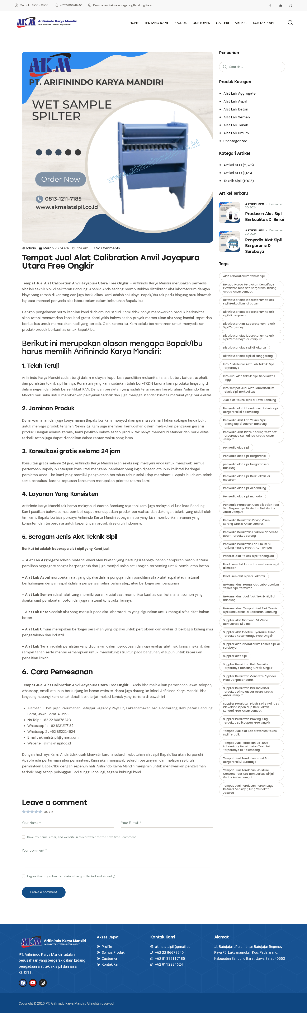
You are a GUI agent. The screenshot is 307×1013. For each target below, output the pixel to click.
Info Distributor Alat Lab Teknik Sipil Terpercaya (248, 366)
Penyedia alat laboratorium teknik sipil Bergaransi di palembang (250, 410)
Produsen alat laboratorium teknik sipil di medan (251, 566)
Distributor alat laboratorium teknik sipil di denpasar (248, 313)
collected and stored (97, 876)
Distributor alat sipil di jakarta (244, 347)
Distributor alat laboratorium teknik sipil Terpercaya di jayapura (248, 337)
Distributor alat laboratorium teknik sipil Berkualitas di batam (248, 301)
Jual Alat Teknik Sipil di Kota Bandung (249, 400)
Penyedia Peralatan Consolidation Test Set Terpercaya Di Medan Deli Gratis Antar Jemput (251, 508)
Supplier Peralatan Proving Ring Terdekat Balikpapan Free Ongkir (246, 721)
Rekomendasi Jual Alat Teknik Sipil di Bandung (249, 598)
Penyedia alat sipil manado (242, 496)
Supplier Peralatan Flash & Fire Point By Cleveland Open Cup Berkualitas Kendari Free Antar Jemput (251, 707)
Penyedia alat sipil (236, 447)
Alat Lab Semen (236, 117)
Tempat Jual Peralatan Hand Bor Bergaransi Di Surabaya (246, 760)
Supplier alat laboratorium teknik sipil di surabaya (251, 646)
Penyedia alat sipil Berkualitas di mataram (246, 478)
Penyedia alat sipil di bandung (244, 488)
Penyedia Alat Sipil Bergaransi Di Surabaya (263, 246)
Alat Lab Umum (236, 133)
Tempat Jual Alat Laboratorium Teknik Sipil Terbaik (250, 732)
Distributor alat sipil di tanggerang (248, 356)
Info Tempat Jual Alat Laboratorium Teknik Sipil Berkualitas (248, 390)
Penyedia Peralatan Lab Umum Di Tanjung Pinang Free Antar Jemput (247, 546)
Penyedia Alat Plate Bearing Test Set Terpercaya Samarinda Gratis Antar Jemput (250, 436)
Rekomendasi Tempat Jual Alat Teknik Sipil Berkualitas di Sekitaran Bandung (250, 610)
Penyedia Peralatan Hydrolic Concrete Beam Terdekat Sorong (250, 534)
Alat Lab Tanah (235, 125)
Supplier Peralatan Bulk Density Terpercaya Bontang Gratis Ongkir (247, 666)
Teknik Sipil (232, 181)
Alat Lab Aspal (235, 101)
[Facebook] (23, 983)
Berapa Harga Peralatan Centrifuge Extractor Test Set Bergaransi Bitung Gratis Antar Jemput (249, 288)
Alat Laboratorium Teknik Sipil (244, 276)
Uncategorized (235, 141)
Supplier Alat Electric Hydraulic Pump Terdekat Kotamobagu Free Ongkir (249, 634)
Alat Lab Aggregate (239, 93)
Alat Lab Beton (235, 109)
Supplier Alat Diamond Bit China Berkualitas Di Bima (245, 622)
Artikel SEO (232, 165)
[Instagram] (43, 983)
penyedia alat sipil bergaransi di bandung (246, 466)
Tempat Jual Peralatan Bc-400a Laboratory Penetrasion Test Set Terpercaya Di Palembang (247, 746)
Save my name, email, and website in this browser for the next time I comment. (82, 837)
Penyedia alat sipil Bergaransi (244, 456)
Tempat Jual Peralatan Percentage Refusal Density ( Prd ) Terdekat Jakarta (248, 789)
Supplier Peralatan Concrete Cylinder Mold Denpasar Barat (249, 678)
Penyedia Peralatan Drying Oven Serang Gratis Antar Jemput (246, 522)
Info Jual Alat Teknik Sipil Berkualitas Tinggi (249, 378)
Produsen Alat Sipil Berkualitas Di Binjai (264, 216)
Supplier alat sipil (235, 656)
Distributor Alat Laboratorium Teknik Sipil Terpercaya (249, 325)
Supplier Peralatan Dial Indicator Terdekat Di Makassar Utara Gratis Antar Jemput (248, 692)
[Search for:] (252, 66)
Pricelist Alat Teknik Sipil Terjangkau (248, 556)
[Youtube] (33, 983)
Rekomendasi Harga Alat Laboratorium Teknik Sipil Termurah (251, 586)
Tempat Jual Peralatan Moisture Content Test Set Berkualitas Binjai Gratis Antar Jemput (248, 774)
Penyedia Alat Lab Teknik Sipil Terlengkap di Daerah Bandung (245, 422)
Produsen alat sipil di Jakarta (244, 576)
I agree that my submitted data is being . (71, 876)
